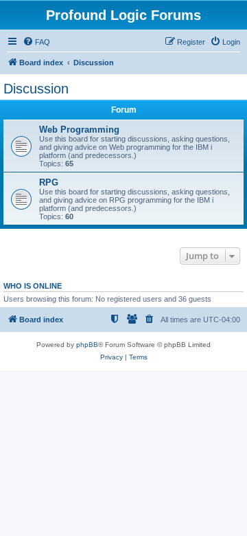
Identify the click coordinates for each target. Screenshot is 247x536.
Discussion (36, 88)
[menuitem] (36, 42)
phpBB (87, 344)
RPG (48, 182)
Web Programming (79, 129)
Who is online (32, 286)
